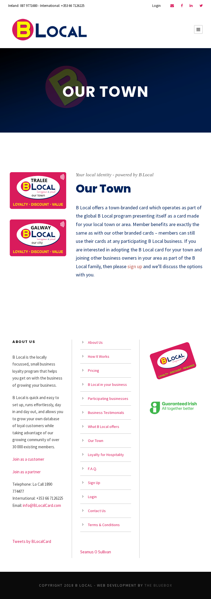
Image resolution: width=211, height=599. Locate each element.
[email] (172, 5)
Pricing (93, 370)
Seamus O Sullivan (95, 551)
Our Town (95, 440)
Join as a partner (26, 471)
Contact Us (97, 510)
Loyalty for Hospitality (106, 454)
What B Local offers (103, 426)
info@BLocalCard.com (42, 505)
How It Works (98, 356)
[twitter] (201, 5)
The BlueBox (158, 585)
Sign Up (94, 482)
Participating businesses (108, 398)
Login (156, 5)
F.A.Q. (92, 468)
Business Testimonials (106, 412)
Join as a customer (28, 459)
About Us (95, 342)
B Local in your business (107, 384)
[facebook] (182, 5)
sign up (134, 266)
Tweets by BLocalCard (31, 541)
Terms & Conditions (104, 524)
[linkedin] (191, 5)
